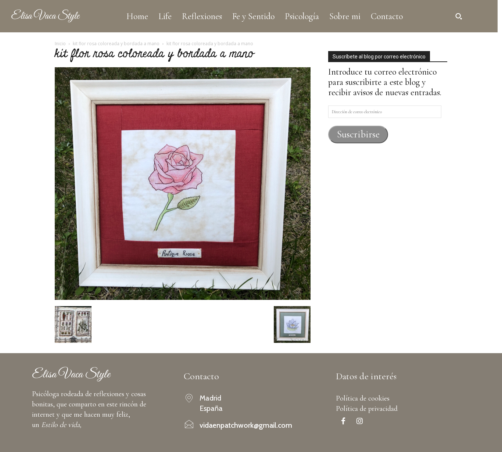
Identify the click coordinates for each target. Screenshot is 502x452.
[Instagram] (359, 422)
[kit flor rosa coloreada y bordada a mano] (183, 297)
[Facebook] (343, 422)
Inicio (60, 43)
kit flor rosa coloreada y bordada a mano (116, 43)
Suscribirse (358, 134)
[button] (458, 16)
